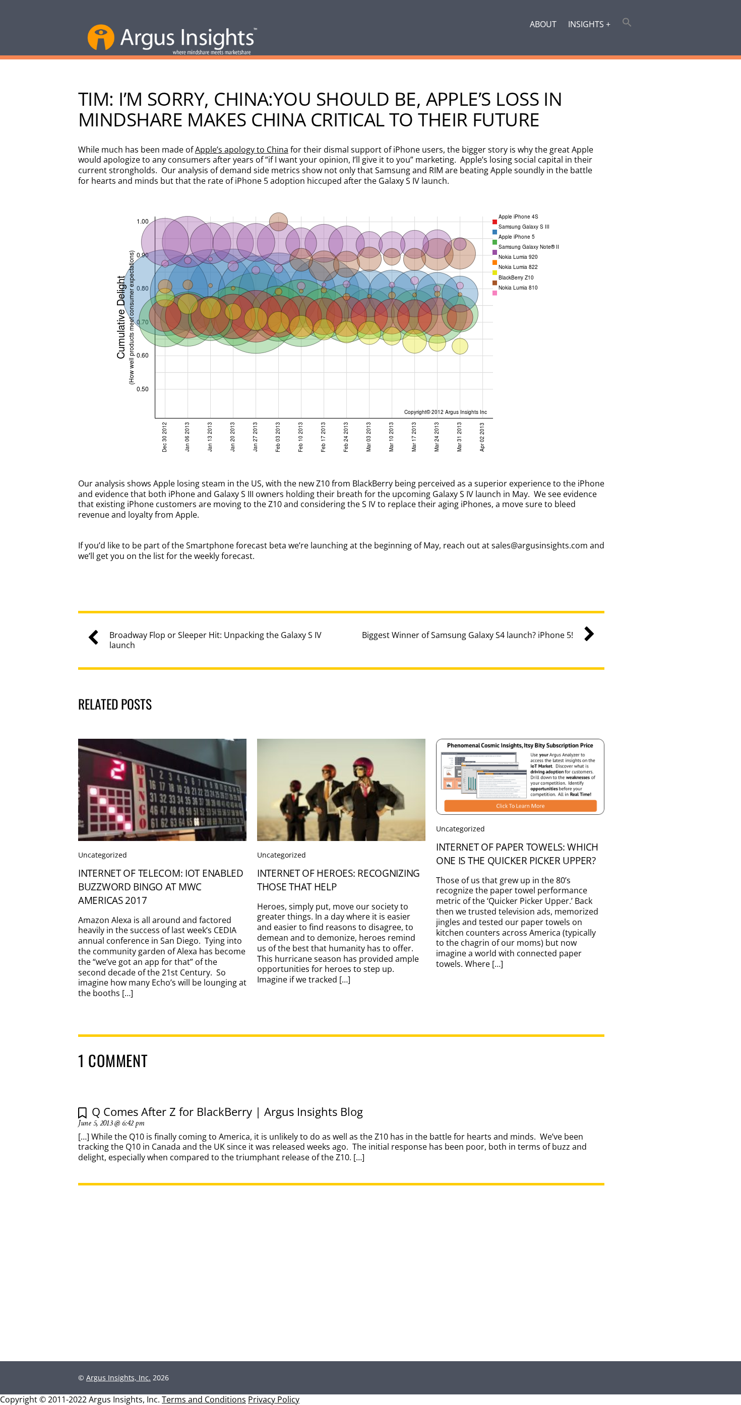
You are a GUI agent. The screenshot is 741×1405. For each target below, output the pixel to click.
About (543, 24)
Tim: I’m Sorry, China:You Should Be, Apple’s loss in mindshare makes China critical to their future (320, 108)
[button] (627, 23)
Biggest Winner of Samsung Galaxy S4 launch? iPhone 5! (467, 635)
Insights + (589, 24)
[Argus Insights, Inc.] (172, 52)
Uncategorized (102, 855)
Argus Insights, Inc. (118, 1377)
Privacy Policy (273, 1399)
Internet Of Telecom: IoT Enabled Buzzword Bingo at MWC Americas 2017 (160, 886)
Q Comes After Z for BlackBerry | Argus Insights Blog (227, 1111)
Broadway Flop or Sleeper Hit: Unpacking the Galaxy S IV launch (215, 640)
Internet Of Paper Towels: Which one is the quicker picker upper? (517, 853)
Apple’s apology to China (241, 149)
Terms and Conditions (204, 1399)
